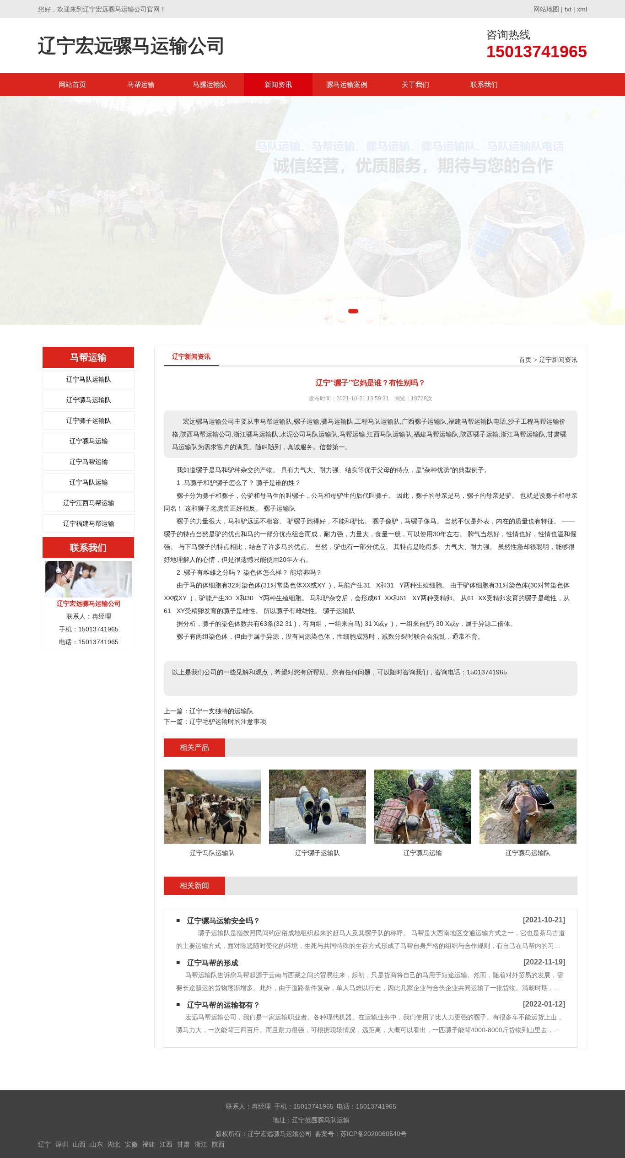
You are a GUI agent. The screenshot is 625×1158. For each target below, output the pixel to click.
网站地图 (546, 9)
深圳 (61, 1144)
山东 (96, 1144)
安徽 (131, 1144)
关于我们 (415, 84)
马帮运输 (141, 84)
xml (582, 9)
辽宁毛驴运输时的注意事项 (227, 721)
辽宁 (44, 1144)
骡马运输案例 (346, 84)
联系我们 (484, 84)
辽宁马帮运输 (89, 461)
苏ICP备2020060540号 (373, 1133)
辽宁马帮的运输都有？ (223, 1005)
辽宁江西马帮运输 (88, 502)
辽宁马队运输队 (88, 379)
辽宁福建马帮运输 (88, 523)
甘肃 (183, 1144)
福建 (148, 1144)
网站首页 (72, 84)
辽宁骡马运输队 (88, 400)
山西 (79, 1144)
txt (568, 9)
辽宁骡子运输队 (88, 420)
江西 (166, 1144)
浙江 (200, 1144)
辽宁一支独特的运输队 (221, 711)
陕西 (218, 1144)
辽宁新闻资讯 (558, 359)
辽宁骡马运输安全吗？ (223, 921)
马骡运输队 (210, 84)
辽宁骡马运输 (89, 441)
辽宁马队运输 (89, 482)
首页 (525, 359)
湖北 (114, 1144)
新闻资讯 (278, 84)
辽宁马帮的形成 (212, 963)
